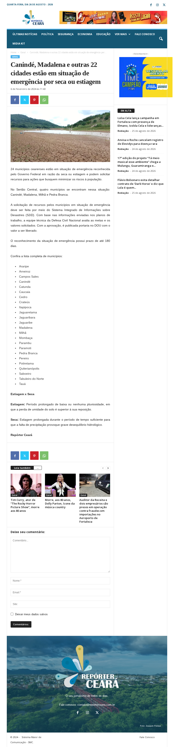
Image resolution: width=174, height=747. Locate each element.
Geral (23, 52)
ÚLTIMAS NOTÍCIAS (25, 34)
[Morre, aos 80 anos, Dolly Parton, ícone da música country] (60, 485)
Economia (85, 34)
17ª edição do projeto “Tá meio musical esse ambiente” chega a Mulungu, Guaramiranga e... (139, 162)
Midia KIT (19, 43)
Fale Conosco (145, 34)
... (38, 467)
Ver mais (121, 34)
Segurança (65, 34)
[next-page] (108, 468)
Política (47, 34)
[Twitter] (164, 5)
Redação (123, 130)
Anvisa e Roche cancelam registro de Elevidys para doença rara (140, 142)
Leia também (22, 467)
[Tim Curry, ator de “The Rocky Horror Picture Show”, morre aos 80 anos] (26, 485)
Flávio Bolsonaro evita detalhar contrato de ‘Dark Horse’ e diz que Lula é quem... (141, 183)
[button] (161, 39)
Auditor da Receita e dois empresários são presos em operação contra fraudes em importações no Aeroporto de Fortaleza (93, 510)
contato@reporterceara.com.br (96, 704)
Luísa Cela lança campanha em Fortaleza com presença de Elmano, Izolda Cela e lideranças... (140, 122)
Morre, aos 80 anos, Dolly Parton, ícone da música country (60, 503)
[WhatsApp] (44, 100)
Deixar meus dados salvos (31, 614)
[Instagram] (157, 5)
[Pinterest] (34, 100)
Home (13, 52)
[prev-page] (103, 468)
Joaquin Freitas (153, 726)
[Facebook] (150, 5)
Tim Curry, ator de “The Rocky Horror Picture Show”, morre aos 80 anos (25, 505)
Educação (103, 34)
